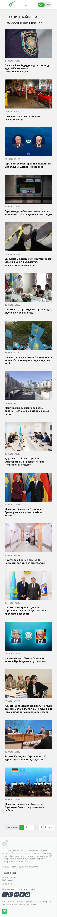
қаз (41, 5)
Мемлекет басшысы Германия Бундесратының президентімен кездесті (23, 512)
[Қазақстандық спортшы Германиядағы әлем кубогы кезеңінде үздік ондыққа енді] (28, 335)
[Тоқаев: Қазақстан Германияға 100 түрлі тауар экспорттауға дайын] (28, 735)
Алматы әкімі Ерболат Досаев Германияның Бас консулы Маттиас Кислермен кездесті (26, 610)
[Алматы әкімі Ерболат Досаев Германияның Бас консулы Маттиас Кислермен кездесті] (28, 586)
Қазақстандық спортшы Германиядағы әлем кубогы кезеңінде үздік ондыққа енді (28, 360)
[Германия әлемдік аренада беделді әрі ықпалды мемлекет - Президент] (28, 142)
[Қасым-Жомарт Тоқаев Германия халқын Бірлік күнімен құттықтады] (28, 637)
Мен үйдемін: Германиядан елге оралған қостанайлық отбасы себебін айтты (27, 411)
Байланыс (7, 880)
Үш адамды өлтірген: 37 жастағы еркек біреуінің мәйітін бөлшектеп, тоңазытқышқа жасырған (28, 262)
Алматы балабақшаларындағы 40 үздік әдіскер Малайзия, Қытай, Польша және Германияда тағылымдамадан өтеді (28, 708)
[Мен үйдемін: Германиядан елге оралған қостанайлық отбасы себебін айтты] (28, 386)
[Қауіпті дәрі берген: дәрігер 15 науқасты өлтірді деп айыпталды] (28, 538)
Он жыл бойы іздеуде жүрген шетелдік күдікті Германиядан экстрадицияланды (28, 68)
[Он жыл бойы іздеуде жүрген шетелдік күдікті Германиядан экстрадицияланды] (28, 44)
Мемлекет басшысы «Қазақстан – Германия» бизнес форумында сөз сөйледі (25, 807)
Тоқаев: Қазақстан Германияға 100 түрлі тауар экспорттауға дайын (25, 758)
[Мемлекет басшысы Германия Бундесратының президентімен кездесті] (28, 487)
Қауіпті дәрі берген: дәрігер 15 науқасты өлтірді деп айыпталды (25, 562)
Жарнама (7, 883)
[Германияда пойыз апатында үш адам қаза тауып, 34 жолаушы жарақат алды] (28, 190)
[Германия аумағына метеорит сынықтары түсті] (28, 94)
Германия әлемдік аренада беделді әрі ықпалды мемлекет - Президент (28, 165)
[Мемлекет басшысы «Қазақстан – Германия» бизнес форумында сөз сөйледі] (28, 782)
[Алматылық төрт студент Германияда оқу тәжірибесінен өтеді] (28, 288)
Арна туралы (9, 877)
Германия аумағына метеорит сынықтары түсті (22, 118)
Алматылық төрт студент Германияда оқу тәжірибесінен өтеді (27, 311)
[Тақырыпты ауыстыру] (26, 4)
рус (48, 5)
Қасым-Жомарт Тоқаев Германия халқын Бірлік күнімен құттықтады (25, 660)
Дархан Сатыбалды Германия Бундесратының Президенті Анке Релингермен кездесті (24, 461)
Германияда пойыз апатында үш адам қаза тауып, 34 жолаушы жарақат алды (28, 213)
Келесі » (49, 827)
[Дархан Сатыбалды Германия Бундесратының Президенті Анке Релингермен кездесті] (28, 437)
